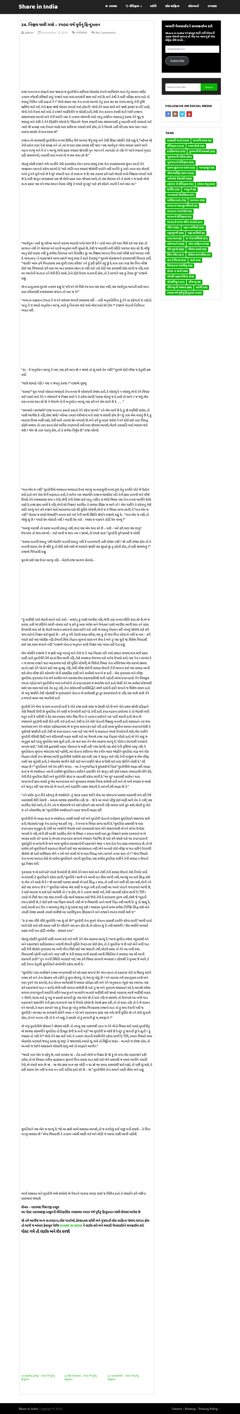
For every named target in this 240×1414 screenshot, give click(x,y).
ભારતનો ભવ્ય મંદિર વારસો (184, 222)
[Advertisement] (86, 63)
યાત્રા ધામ (174, 238)
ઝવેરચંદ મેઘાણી (179, 179)
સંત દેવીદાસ (176, 260)
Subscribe (177, 61)
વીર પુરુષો (175, 249)
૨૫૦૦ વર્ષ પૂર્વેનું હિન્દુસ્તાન (184, 293)
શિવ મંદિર (175, 255)
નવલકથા (81, 32)
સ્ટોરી (153, 6)
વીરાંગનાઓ (197, 249)
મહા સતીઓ (196, 233)
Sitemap (190, 1408)
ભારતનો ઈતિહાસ (179, 217)
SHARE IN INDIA (71, 1225)
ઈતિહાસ (134, 6)
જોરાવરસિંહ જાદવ (180, 173)
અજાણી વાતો (178, 140)
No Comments (105, 32)
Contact (177, 1408)
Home (113, 6)
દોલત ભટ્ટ (206, 184)
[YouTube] (189, 114)
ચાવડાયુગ (206, 168)
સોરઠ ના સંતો (177, 271)
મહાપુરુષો (175, 233)
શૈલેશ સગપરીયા (199, 255)
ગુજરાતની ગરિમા (179, 157)
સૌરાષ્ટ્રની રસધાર (179, 287)
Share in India (38, 7)
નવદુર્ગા (190, 189)
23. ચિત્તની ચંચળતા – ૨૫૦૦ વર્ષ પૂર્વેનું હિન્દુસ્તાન (80, 1377)
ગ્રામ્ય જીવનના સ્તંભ (181, 168)
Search (209, 87)
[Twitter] (182, 114)
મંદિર (173, 227)
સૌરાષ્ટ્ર (195, 282)
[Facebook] (168, 114)
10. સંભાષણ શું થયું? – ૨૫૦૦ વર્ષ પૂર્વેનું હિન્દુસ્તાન (38, 1377)
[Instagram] (175, 114)
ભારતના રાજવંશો (179, 211)
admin (29, 32)
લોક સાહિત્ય (172, 6)
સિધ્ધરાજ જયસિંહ (179, 266)
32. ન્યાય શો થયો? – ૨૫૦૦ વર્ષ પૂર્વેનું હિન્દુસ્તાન (123, 1377)
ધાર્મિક (173, 189)
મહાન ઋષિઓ (193, 227)
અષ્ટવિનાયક (202, 140)
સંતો (195, 260)
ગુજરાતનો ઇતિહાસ (180, 162)
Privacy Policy (208, 1408)
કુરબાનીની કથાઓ (202, 151)
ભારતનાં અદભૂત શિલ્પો (182, 206)
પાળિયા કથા (176, 200)
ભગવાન (197, 200)
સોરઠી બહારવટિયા (180, 276)
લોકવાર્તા (193, 6)
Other (212, 6)
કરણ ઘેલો (196, 146)
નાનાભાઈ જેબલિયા (180, 195)
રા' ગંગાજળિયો (196, 238)
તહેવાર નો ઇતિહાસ (180, 184)
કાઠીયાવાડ (176, 151)
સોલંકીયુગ (175, 282)
